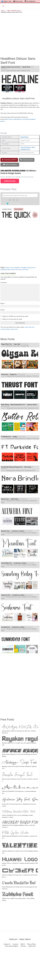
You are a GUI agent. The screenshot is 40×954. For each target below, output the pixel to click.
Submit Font (32, 946)
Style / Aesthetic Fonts (13, 10)
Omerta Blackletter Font (18, 883)
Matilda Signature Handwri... (15, 832)
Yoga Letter (17, 344)
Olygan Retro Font (6, 344)
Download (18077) (10, 160)
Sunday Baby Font (6, 563)
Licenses (15, 944)
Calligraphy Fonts (12, 408)
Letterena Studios (32, 404)
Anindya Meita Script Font (20, 727)
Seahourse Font (5, 595)
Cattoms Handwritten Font (19, 811)
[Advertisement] (20, 34)
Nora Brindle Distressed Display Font (11, 467)
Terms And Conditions (11, 946)
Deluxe (7, 267)
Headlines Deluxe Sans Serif (9, 269)
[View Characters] (35, 215)
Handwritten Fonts (20, 376)
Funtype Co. (13, 374)
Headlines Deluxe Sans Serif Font (10, 67)
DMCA (23, 944)
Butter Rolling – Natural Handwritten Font (13, 404)
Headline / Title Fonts (32, 376)
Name (2, 303)
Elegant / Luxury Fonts (22, 500)
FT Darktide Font (6, 436)
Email (2, 310)
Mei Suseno (27, 467)
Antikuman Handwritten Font (20, 787)
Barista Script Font (17, 774)
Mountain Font (5, 531)
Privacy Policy (31, 944)
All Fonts (23, 946)
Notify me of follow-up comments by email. (15, 316)
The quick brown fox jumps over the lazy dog (19, 215)
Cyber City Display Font (20, 871)
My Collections (30, 1)
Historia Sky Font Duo (20, 799)
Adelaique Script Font (19, 762)
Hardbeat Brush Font (20, 822)
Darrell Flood (26, 67)
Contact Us (7, 944)
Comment (3, 282)
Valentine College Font (20, 845)
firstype (15, 436)
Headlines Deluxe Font (28, 267)
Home (3, 10)
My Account (18, 1)
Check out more (27, 160)
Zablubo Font (17, 894)
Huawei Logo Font (20, 859)
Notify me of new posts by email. (12, 319)
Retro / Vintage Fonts (23, 346)
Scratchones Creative (18, 595)
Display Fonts (10, 376)
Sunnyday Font (5, 627)
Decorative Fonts (22, 408)
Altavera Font (5, 499)
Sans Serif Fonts (11, 70)
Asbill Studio (14, 499)
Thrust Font (4, 374)
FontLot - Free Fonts (20, 939)
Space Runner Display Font (20, 750)
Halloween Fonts (11, 346)
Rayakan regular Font (20, 739)
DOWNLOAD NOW (9, 181)
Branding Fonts (11, 470)
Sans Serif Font (23, 269)
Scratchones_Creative (18, 531)
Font (12, 267)
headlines (17, 267)
